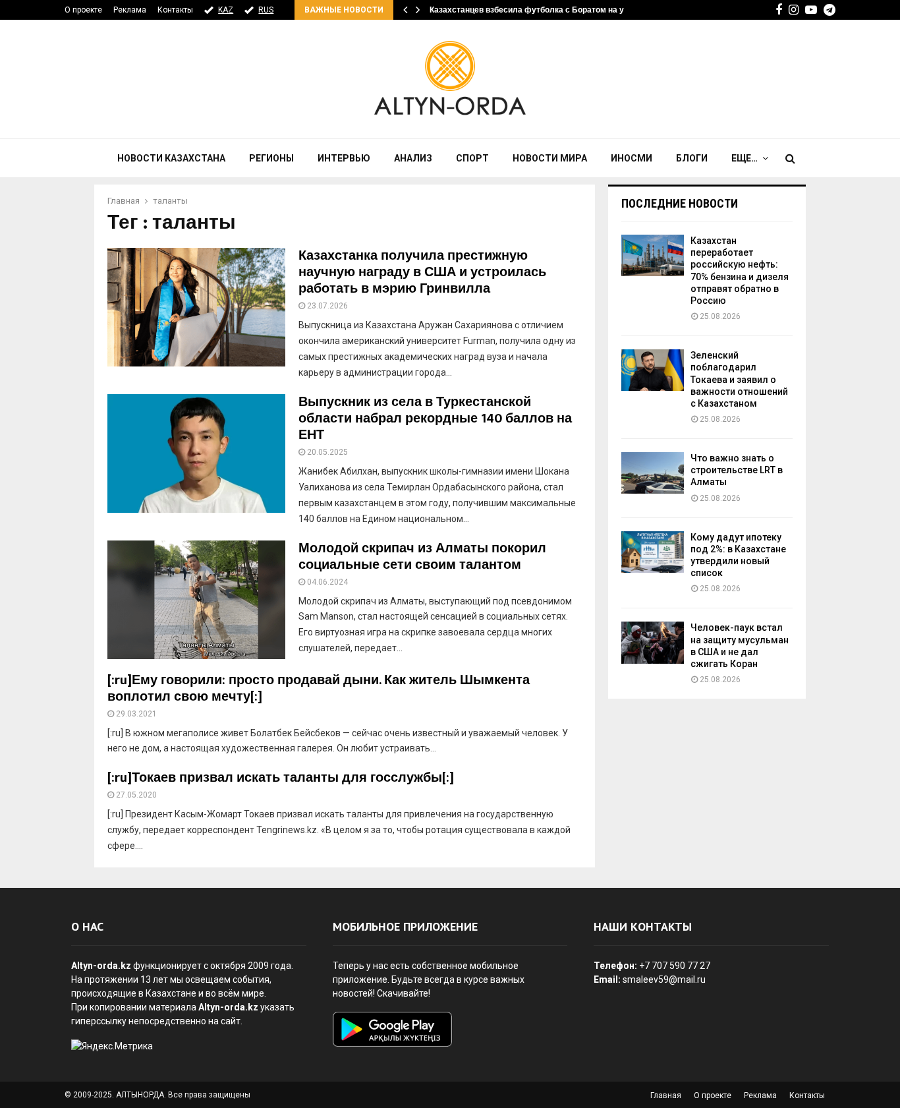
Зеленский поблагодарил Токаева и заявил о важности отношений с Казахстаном (739, 379)
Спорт (472, 158)
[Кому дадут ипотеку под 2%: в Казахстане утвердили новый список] (652, 552)
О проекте (83, 10)
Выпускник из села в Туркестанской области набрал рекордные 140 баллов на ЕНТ (435, 418)
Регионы (271, 158)
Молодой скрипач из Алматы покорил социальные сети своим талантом (422, 556)
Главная (665, 1095)
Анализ (413, 158)
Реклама (129, 10)
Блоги (692, 158)
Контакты (175, 10)
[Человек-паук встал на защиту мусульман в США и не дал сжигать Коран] (652, 642)
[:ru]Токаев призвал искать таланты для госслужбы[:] (280, 778)
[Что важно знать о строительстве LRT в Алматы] (652, 473)
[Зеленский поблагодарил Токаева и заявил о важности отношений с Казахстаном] (652, 370)
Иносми (631, 158)
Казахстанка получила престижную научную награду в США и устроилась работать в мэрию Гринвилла (422, 272)
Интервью (344, 158)
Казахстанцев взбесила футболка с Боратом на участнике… (548, 9)
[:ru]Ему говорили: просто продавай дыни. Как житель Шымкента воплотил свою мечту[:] (318, 688)
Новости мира (550, 158)
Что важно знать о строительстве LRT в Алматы (736, 470)
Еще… (744, 158)
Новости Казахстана (171, 158)
